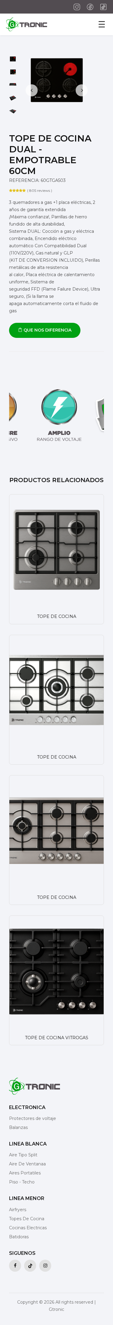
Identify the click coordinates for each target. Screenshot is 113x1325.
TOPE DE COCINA (56, 616)
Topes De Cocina (26, 1218)
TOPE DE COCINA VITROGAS (56, 1037)
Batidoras (19, 1236)
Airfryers (17, 1209)
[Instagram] (75, 7)
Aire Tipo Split (23, 1155)
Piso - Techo (22, 1182)
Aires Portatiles (25, 1173)
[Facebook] (88, 7)
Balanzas (18, 1127)
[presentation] (32, 90)
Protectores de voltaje (32, 1118)
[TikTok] (102, 7)
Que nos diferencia (46, 330)
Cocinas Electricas (28, 1227)
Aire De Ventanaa (27, 1164)
